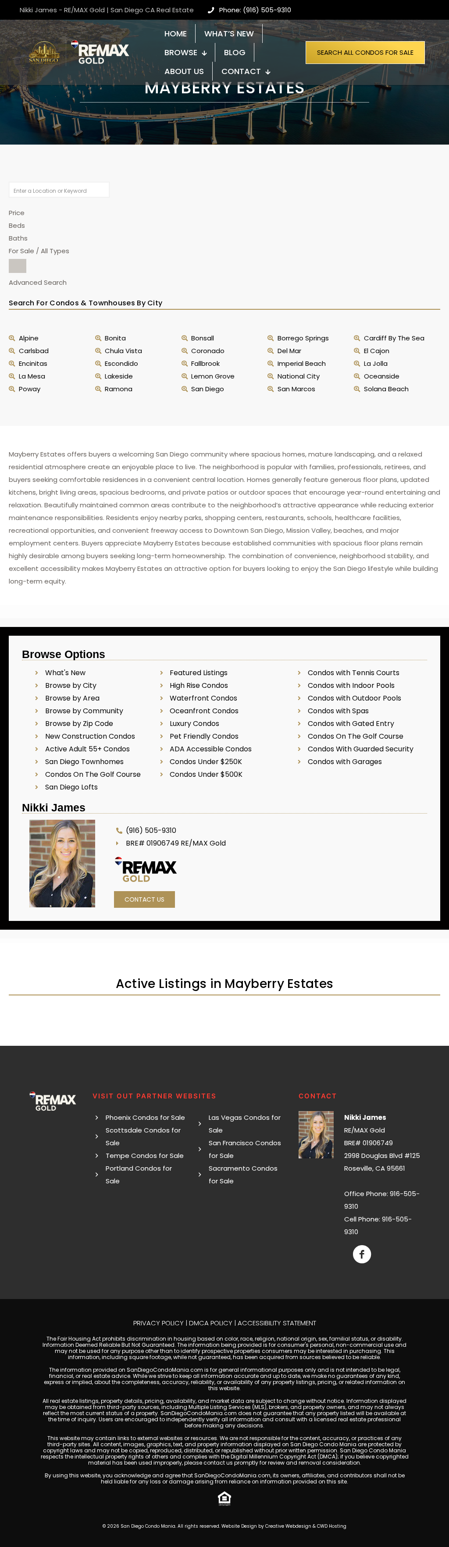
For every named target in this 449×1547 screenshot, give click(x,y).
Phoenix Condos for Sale (145, 1117)
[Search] (17, 266)
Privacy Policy (158, 1323)
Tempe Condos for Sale (145, 1155)
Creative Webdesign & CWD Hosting (305, 1526)
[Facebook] (362, 1254)
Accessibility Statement (277, 1323)
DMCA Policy (210, 1323)
